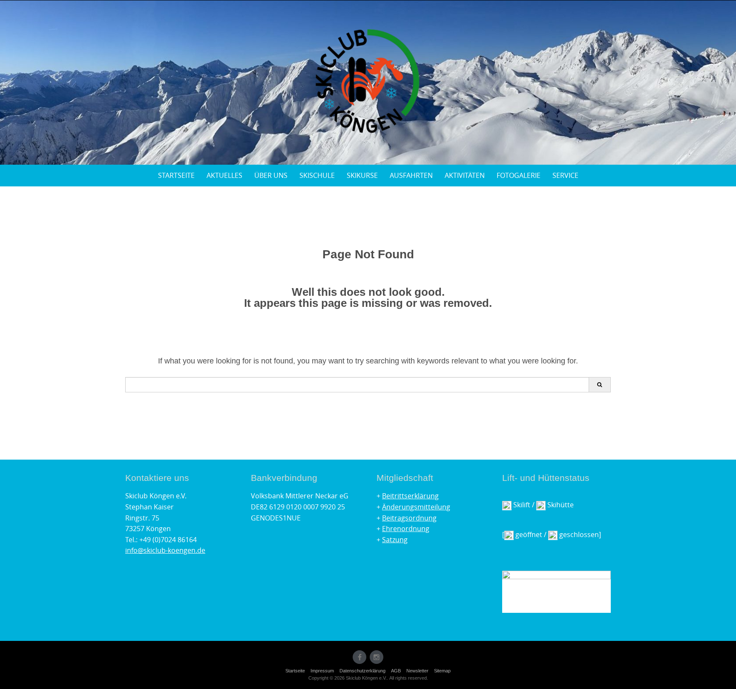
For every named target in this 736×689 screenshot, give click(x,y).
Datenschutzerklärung (362, 670)
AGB (396, 670)
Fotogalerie (518, 175)
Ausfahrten (411, 175)
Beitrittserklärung (410, 495)
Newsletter (417, 670)
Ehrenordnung (405, 528)
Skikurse (362, 175)
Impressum (322, 670)
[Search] (599, 384)
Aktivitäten (465, 175)
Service (565, 175)
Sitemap (442, 670)
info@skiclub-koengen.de (165, 550)
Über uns (271, 175)
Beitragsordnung (409, 518)
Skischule (317, 175)
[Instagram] (376, 657)
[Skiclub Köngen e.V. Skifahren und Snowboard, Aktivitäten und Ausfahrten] (368, 81)
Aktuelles (224, 175)
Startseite (176, 175)
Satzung (395, 539)
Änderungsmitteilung (416, 507)
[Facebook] (359, 657)
